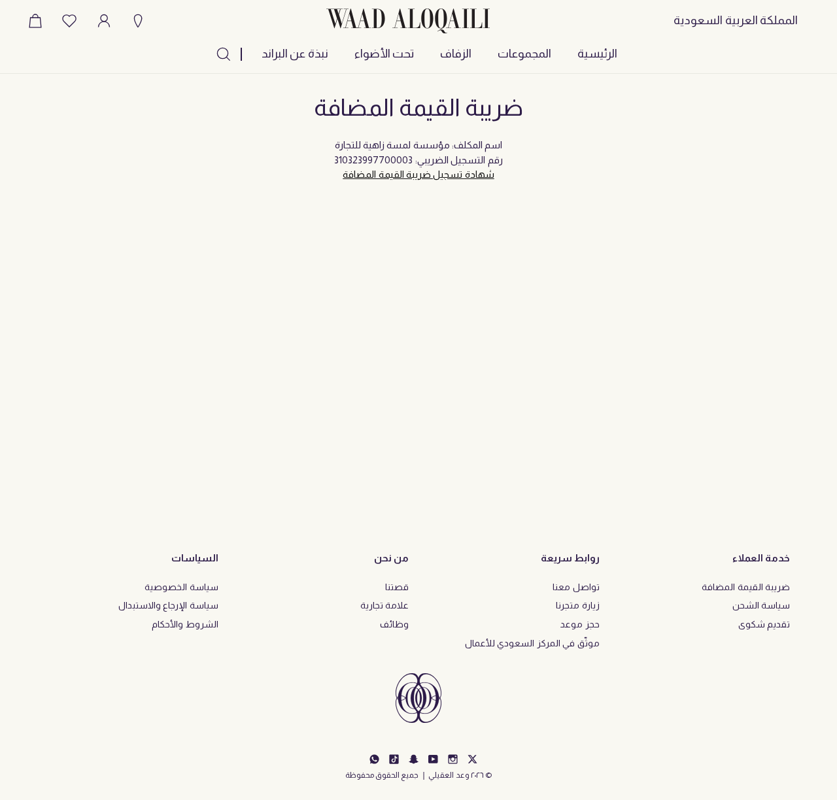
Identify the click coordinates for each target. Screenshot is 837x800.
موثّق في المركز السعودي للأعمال (532, 643)
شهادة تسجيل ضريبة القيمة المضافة (418, 174)
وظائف (394, 624)
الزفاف (455, 53)
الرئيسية (597, 53)
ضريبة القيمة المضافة (746, 587)
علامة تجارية (384, 605)
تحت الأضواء (384, 53)
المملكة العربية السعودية (736, 20)
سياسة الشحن (761, 605)
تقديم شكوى (764, 624)
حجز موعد (579, 624)
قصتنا (397, 587)
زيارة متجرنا (577, 605)
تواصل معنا (576, 587)
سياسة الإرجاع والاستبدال (168, 605)
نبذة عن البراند (295, 53)
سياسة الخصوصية (181, 587)
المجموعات (524, 53)
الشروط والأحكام (185, 624)
